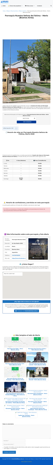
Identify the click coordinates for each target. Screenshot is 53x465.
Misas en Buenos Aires (12, 11)
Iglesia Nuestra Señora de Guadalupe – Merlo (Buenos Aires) (37, 409)
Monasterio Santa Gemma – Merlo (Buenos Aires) (15, 409)
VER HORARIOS (27, 122)
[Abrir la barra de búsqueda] (51, 6)
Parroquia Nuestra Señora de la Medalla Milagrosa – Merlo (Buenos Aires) (15, 394)
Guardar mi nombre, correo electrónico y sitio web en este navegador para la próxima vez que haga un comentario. (27, 447)
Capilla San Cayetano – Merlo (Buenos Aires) (26, 416)
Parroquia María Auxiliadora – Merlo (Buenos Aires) (37, 394)
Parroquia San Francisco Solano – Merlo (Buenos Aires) (37, 349)
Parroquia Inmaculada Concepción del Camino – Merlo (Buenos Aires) (15, 402)
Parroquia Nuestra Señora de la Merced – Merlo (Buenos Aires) (37, 379)
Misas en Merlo (22, 11)
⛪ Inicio (3, 5)
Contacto (39, 5)
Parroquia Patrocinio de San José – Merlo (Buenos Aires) (15, 364)
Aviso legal (23, 461)
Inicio (4, 11)
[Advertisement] (26, 28)
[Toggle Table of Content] (15, 128)
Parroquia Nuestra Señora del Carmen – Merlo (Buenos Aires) (37, 364)
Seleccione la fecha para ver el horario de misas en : (26, 115)
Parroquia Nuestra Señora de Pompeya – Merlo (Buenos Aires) (15, 379)
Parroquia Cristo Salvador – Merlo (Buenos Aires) (37, 402)
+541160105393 (16, 255)
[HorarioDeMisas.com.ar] (5, 2)
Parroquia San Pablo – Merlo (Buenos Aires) (15, 349)
